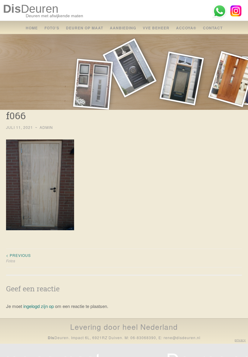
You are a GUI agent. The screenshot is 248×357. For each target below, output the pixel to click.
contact (213, 28)
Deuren (30, 8)
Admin (46, 127)
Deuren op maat (84, 28)
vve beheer (156, 28)
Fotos (18, 258)
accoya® (186, 28)
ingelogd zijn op (38, 306)
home (32, 28)
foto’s (51, 28)
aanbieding (123, 28)
